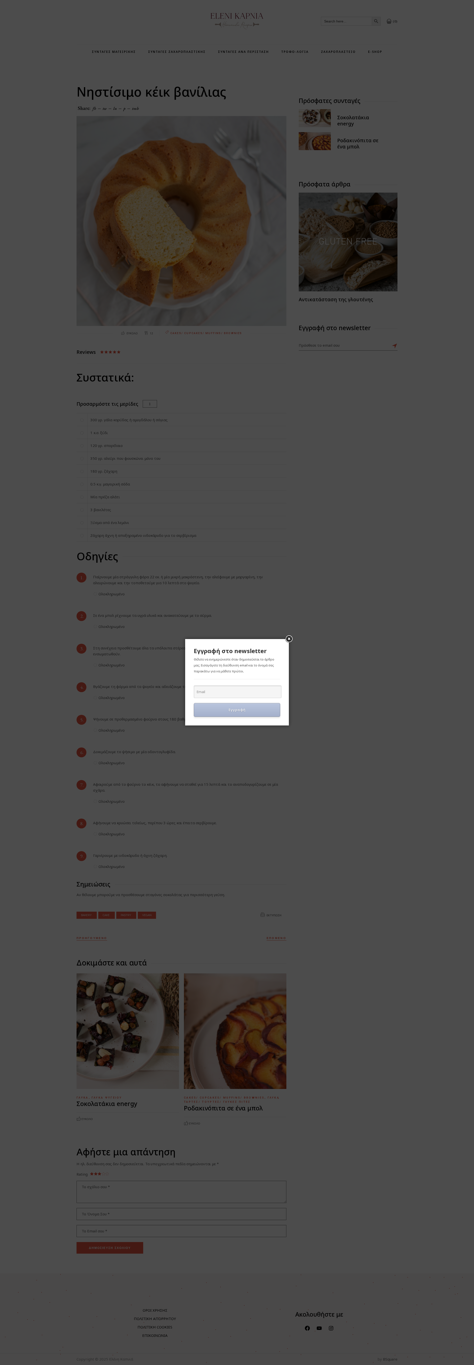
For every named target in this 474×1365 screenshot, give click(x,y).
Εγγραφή (237, 709)
